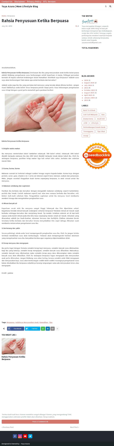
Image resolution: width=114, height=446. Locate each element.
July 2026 (88, 85)
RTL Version (49, 1)
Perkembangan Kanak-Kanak (94, 127)
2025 (86, 88)
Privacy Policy (34, 1)
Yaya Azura (25, 444)
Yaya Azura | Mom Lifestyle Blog (20, 6)
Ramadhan (44, 322)
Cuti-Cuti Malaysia (90, 114)
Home (4, 16)
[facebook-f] (15, 436)
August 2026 (89, 83)
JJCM (85, 123)
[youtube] (25, 436)
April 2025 (88, 95)
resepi (85, 136)
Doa (102, 114)
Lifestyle (95, 123)
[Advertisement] (40, 48)
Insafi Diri (101, 119)
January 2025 (89, 98)
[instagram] (20, 436)
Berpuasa (11, 16)
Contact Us (7, 1)
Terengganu (88, 131)
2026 (86, 80)
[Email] (52, 329)
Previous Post (8, 427)
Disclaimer (19, 1)
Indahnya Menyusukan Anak (27, 322)
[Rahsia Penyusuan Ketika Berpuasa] (14, 346)
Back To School (89, 110)
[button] (105, 6)
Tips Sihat (101, 131)
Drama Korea (88, 119)
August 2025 (89, 93)
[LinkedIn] (48, 329)
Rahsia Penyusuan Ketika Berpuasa (13, 358)
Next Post (74, 427)
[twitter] (30, 436)
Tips (50, 322)
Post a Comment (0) (40, 422)
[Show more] (57, 329)
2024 (86, 100)
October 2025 (89, 90)
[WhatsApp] (43, 329)
